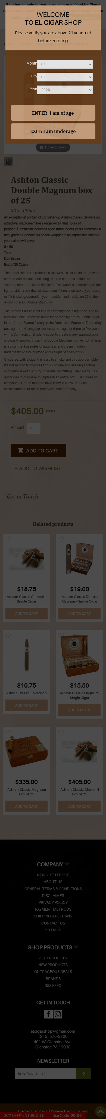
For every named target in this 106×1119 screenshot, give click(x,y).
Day (34, 76)
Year (33, 89)
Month (31, 63)
